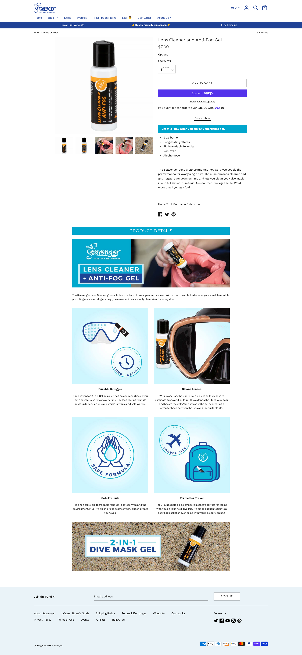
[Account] (246, 6)
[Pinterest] (239, 620)
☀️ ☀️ (151, 25)
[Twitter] (216, 620)
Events (85, 619)
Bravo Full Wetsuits (73, 25)
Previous (263, 32)
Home (38, 17)
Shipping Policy (105, 613)
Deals (67, 17)
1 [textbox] (161, 70)
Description (202, 118)
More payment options (202, 101)
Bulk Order (144, 17)
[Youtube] (227, 620)
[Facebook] (222, 620)
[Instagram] (233, 620)
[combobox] (167, 69)
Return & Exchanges (134, 613)
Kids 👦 (127, 17)
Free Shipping (229, 25)
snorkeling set (214, 128)
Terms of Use (66, 619)
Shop (51, 17)
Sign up (227, 596)
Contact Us (178, 613)
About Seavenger (44, 613)
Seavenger (57, 645)
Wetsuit (82, 17)
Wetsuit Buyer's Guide (75, 613)
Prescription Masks (104, 17)
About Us (163, 17)
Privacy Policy (42, 619)
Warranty (159, 613)
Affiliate (100, 619)
